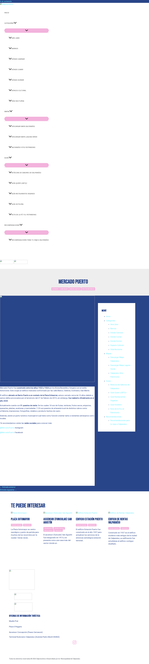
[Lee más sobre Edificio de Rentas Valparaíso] (121, 513)
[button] (15, 23)
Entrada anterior (7, 487)
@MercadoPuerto (7, 428)
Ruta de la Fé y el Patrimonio (24, 215)
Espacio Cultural (19, 90)
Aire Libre (16, 38)
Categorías (9, 23)
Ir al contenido (6, 1)
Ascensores (48, 528)
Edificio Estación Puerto (89, 519)
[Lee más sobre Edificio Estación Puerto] (86, 513)
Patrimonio (88, 289)
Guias (6, 158)
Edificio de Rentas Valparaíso (118, 520)
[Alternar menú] (26, 30)
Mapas (7, 111)
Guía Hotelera (17, 204)
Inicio (6, 13)
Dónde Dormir (18, 80)
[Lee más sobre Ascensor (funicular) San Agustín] (57, 513)
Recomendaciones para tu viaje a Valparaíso (30, 240)
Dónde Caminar (18, 59)
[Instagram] (74, 644)
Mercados (75, 289)
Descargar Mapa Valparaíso (23, 126)
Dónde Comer (17, 69)
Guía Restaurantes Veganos (23, 194)
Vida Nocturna (18, 101)
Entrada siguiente (8, 490)
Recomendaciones (12, 225)
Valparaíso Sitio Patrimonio (23, 147)
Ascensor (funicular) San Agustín (57, 520)
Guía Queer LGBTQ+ (19, 183)
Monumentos (48, 530)
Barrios (15, 48)
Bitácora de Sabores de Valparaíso (26, 173)
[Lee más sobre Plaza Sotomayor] (19, 513)
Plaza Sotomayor (20, 519)
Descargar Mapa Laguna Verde (24, 137)
